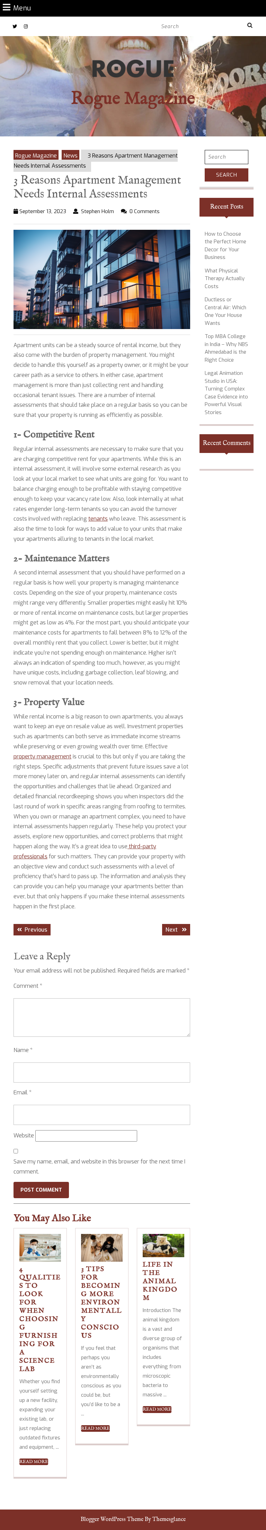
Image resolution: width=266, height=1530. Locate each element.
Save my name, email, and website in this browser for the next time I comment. (99, 1166)
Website (24, 1135)
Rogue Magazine (133, 99)
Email (23, 1092)
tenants (98, 518)
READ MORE (33, 1461)
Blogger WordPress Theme (112, 1519)
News (70, 155)
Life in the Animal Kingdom (160, 1281)
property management (42, 756)
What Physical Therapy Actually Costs (225, 278)
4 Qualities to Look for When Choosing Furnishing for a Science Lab (40, 1319)
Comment (28, 986)
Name (23, 1050)
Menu (22, 8)
